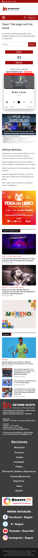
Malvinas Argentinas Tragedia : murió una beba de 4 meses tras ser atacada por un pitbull (18, 176)
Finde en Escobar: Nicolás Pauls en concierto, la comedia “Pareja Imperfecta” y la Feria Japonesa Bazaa (18, 292)
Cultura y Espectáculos (14, 256)
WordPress (30, 555)
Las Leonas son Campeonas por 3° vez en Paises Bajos (25, 381)
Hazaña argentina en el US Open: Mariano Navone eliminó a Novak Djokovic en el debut (17, 363)
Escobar (4, 287)
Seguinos (31, 17)
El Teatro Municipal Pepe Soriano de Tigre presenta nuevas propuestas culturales (18, 260)
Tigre (3, 256)
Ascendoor (13, 555)
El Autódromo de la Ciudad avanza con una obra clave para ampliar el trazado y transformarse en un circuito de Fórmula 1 (18, 155)
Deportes (5, 359)
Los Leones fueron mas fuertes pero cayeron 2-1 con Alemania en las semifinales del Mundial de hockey (24, 391)
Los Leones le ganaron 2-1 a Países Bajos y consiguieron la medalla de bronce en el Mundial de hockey (24, 371)
